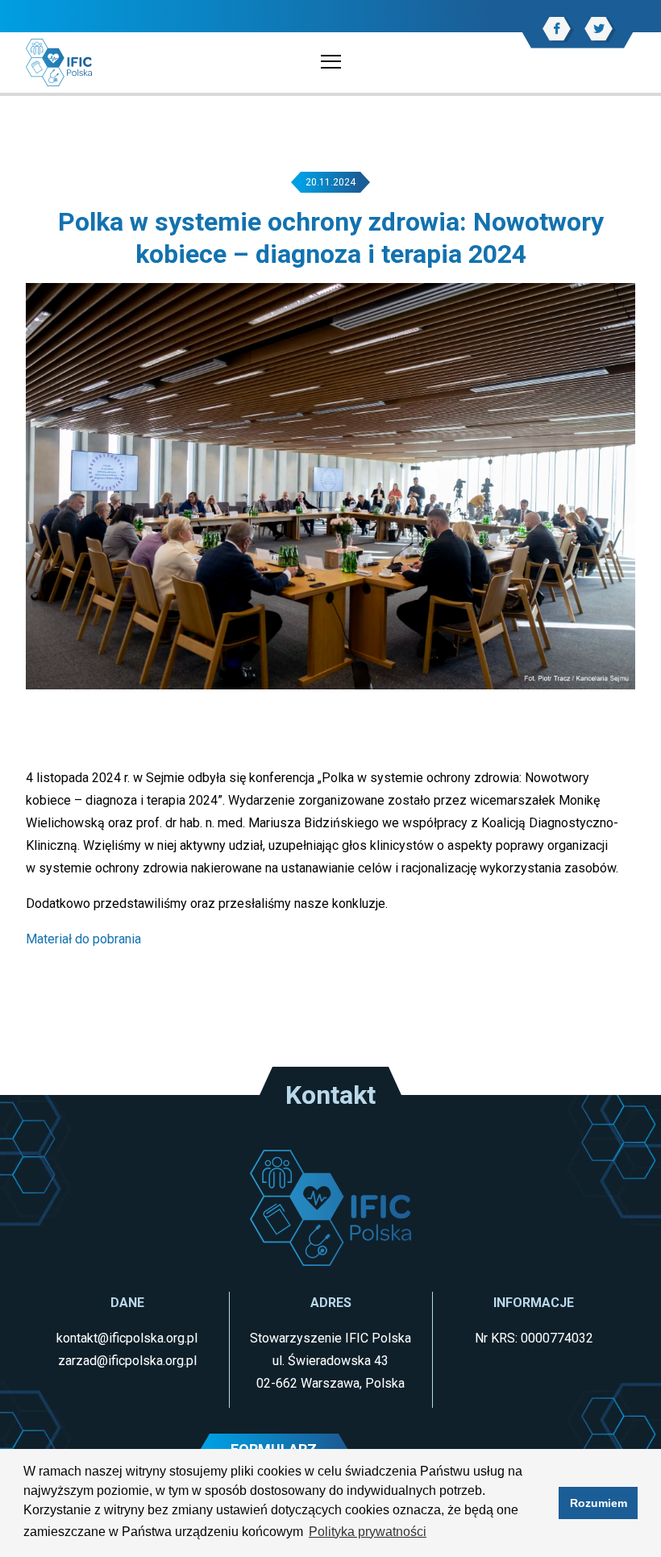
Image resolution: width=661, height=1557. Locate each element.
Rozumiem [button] (598, 1503)
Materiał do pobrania (83, 939)
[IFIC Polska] (59, 61)
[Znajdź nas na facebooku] (557, 29)
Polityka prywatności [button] (367, 1531)
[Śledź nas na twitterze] (598, 29)
